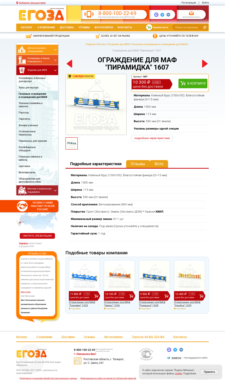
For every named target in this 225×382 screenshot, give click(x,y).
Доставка (67, 27)
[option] (37, 281)
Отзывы (84, 27)
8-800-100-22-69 (117, 13)
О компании (46, 27)
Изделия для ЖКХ (119, 44)
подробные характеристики (152, 138)
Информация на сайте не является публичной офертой (108, 378)
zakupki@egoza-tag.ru (191, 17)
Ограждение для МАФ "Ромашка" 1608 (152, 304)
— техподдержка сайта (189, 357)
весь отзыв (25, 292)
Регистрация (188, 2)
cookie (178, 373)
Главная (90, 44)
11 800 (79, 295)
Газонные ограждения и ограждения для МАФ (159, 44)
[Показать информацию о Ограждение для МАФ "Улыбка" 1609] (189, 275)
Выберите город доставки (32, 3)
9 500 (149, 295)
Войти (205, 2)
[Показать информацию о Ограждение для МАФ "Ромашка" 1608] (154, 275)
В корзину (196, 83)
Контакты (125, 27)
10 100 (114, 295)
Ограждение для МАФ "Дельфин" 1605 (82, 304)
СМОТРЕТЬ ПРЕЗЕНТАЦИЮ (37, 235)
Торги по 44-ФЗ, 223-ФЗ (148, 337)
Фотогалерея (103, 27)
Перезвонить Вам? (86, 354)
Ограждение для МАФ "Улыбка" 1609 (187, 304)
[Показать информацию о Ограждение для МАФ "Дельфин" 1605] (84, 275)
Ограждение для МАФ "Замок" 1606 (117, 304)
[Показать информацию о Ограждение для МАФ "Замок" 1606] (119, 275)
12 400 (185, 295)
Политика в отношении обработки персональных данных (48, 378)
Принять (209, 371)
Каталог (27, 27)
